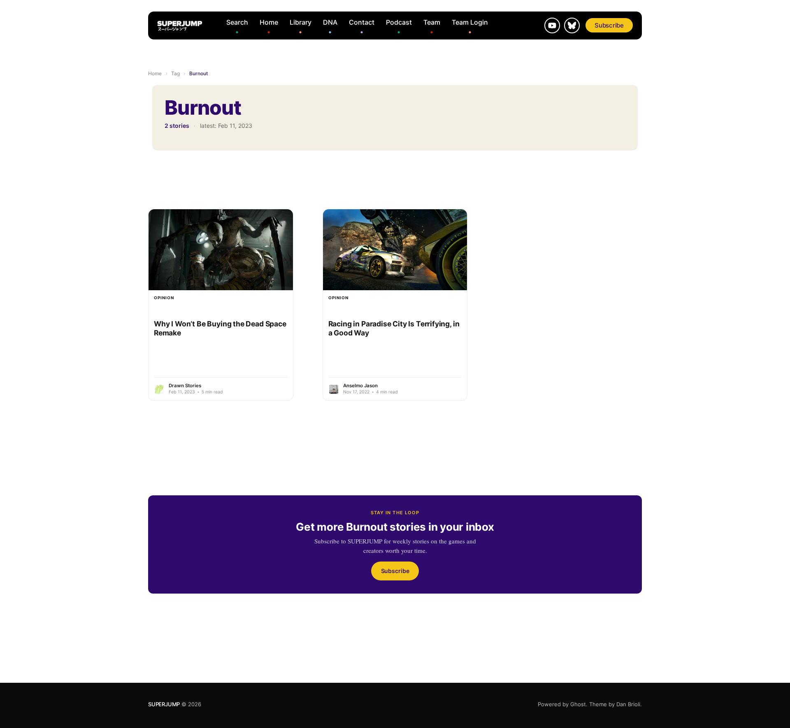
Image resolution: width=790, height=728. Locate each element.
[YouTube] (552, 25)
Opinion (164, 297)
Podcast (399, 22)
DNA (330, 22)
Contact (361, 22)
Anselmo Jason (360, 385)
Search (237, 22)
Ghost (578, 704)
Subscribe (609, 25)
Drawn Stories (185, 385)
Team (431, 22)
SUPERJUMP (164, 704)
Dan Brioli (628, 704)
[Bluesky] (572, 25)
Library (300, 22)
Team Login (470, 22)
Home (269, 22)
